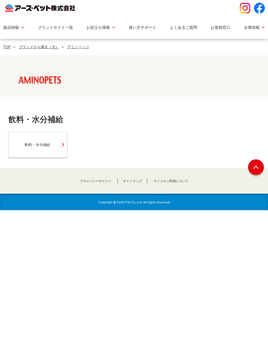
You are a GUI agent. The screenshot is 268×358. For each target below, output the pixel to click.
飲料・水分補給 (37, 144)
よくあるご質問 (183, 27)
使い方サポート (142, 27)
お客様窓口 (220, 27)
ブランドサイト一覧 (55, 27)
